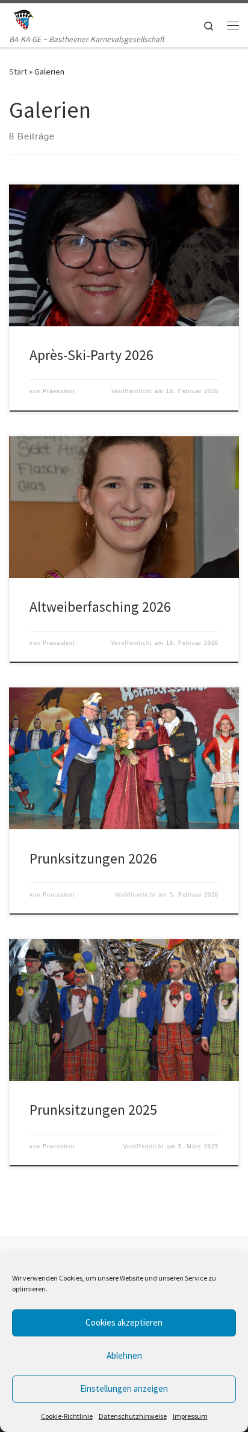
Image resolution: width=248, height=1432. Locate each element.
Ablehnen (124, 1355)
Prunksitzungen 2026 (93, 858)
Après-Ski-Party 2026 (91, 355)
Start (18, 71)
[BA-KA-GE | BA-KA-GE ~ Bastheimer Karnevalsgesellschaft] (23, 18)
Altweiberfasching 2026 (100, 606)
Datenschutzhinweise (133, 1416)
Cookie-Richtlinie (67, 1416)
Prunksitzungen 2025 (93, 1109)
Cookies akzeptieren (124, 1322)
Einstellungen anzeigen (124, 1388)
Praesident (59, 391)
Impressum (190, 1416)
